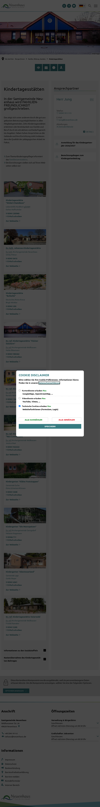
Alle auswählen (33, 419)
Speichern (50, 426)
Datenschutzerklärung (49, 383)
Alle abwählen (67, 419)
